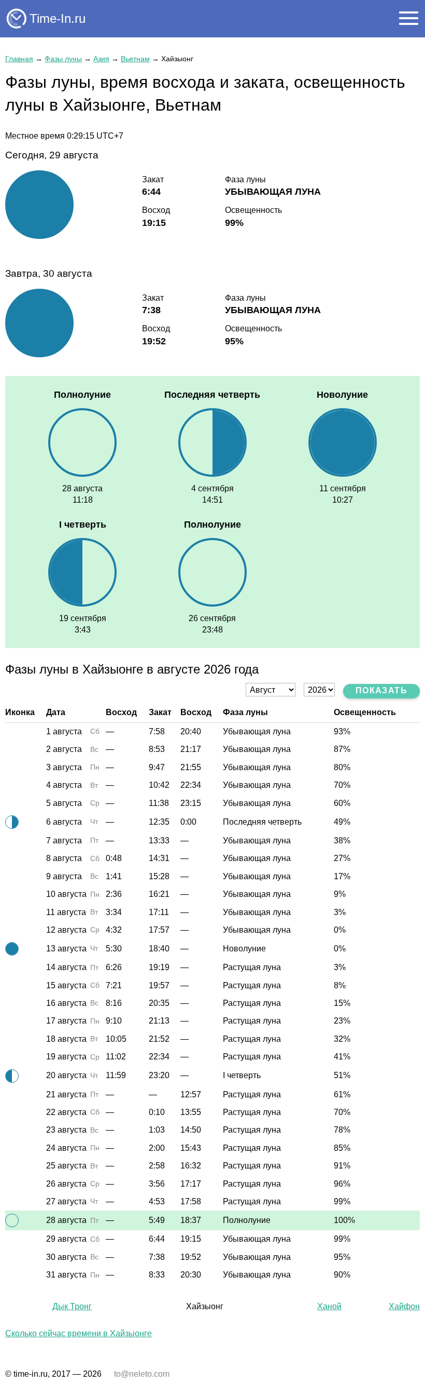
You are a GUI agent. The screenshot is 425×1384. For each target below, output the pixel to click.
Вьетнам (135, 59)
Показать (381, 690)
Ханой (329, 1306)
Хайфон (404, 1306)
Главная (19, 59)
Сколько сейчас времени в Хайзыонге (78, 1333)
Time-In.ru (58, 18)
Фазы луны (63, 59)
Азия (101, 59)
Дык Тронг (72, 1306)
